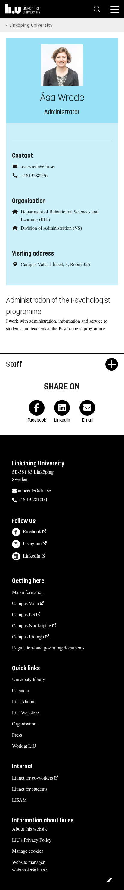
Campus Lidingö (28, 636)
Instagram (32, 543)
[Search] (97, 9)
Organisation (24, 723)
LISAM (19, 800)
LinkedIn (31, 555)
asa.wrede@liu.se (37, 166)
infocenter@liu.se (34, 490)
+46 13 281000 (32, 499)
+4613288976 (34, 175)
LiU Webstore (25, 712)
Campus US (23, 614)
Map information (28, 592)
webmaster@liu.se (29, 869)
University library (28, 679)
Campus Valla (25, 603)
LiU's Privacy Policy (31, 840)
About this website (30, 828)
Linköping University (31, 25)
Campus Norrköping (31, 625)
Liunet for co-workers (32, 777)
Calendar (20, 690)
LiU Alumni (24, 701)
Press (17, 734)
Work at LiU (24, 746)
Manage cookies (27, 851)
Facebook (32, 531)
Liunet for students (29, 789)
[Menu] (115, 9)
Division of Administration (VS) (51, 228)
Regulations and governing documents (48, 647)
